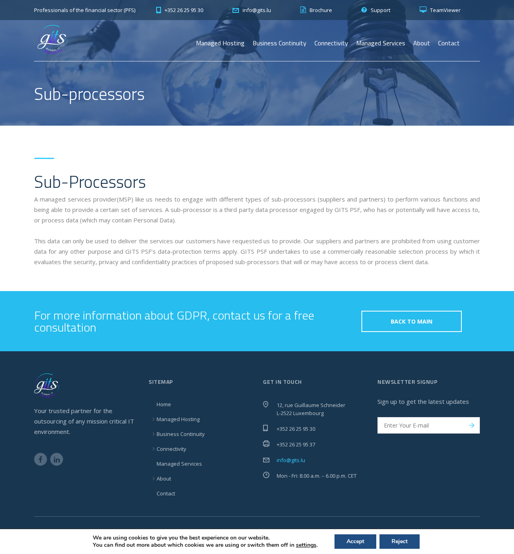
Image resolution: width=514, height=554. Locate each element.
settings (306, 545)
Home (164, 404)
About (421, 43)
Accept (355, 541)
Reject (400, 541)
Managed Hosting (220, 43)
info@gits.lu (291, 460)
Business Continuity (279, 43)
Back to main (411, 321)
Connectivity (331, 43)
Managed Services (380, 43)
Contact (449, 43)
